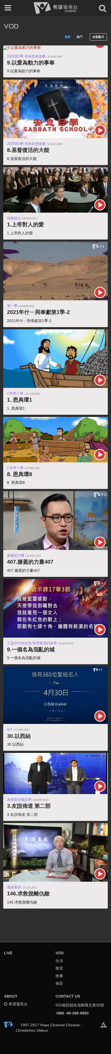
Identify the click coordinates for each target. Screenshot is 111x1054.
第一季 (12, 306)
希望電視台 (18, 1004)
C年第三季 (15, 393)
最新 (68, 36)
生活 (59, 961)
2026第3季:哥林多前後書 (26, 56)
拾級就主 (14, 218)
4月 (9, 729)
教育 (59, 968)
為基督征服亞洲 (19, 799)
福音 (59, 983)
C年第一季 (15, 468)
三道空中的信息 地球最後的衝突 (32, 643)
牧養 (59, 976)
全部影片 (98, 36)
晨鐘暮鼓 (14, 887)
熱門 (79, 36)
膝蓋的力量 (16, 555)
